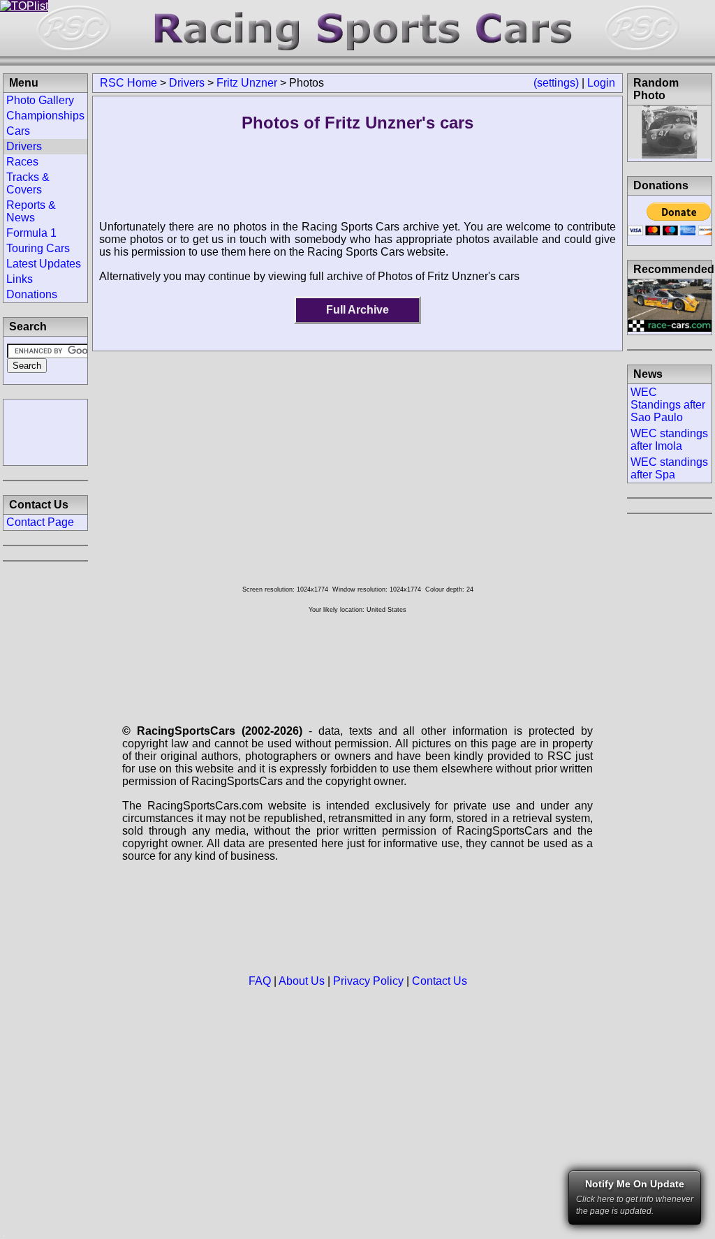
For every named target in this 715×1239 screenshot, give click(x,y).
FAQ (260, 981)
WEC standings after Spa (669, 468)
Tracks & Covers (28, 183)
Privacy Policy (368, 981)
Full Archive (357, 310)
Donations (31, 294)
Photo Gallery (40, 100)
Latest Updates (43, 264)
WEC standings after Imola (669, 439)
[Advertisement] (45, 430)
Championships (45, 116)
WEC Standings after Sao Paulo (668, 404)
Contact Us (439, 981)
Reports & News (31, 211)
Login (601, 83)
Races (22, 162)
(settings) (556, 83)
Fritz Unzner (246, 83)
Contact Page (40, 522)
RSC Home (128, 83)
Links (19, 279)
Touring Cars (38, 248)
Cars (18, 131)
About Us (302, 981)
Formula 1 (31, 233)
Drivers (187, 83)
